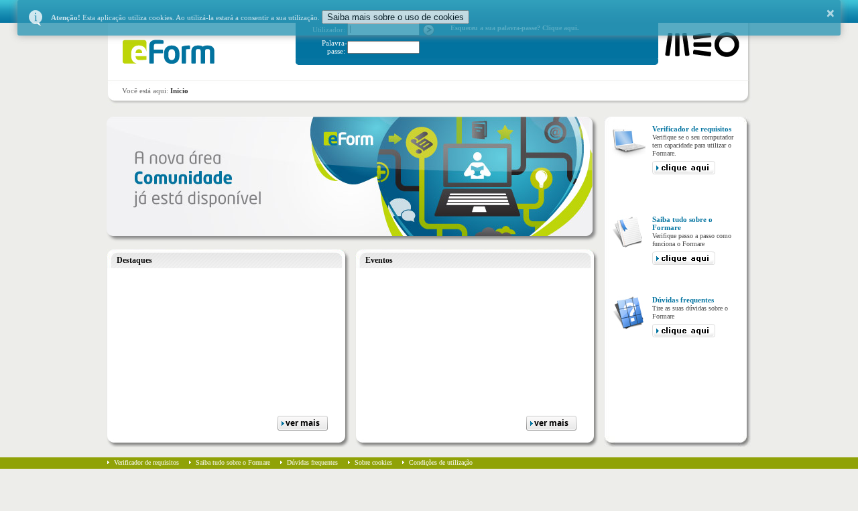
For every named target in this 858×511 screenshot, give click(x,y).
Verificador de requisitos (146, 462)
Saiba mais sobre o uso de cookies (395, 17)
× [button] (830, 13)
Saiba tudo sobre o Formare (233, 462)
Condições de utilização (441, 462)
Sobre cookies (373, 462)
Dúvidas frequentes (312, 462)
